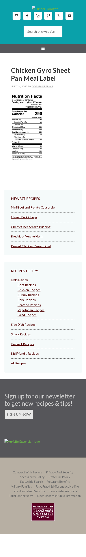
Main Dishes (19, 279)
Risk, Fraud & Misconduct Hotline (57, 486)
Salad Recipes (27, 315)
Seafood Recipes (29, 305)
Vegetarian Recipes (31, 310)
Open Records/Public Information (59, 496)
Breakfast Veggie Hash (27, 236)
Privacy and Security (59, 472)
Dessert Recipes (22, 344)
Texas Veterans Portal (63, 491)
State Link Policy (59, 477)
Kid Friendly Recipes (25, 353)
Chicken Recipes (29, 290)
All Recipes (18, 363)
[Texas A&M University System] (43, 513)
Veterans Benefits (58, 481)
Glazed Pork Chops (24, 217)
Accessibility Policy (32, 477)
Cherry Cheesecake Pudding (30, 227)
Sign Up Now (19, 414)
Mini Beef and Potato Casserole (33, 207)
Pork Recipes (27, 300)
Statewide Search (31, 481)
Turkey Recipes (28, 295)
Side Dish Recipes (23, 324)
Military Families (21, 486)
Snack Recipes (21, 334)
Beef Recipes (27, 285)
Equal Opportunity (21, 496)
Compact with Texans (27, 472)
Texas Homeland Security (28, 491)
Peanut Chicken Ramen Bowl (31, 246)
